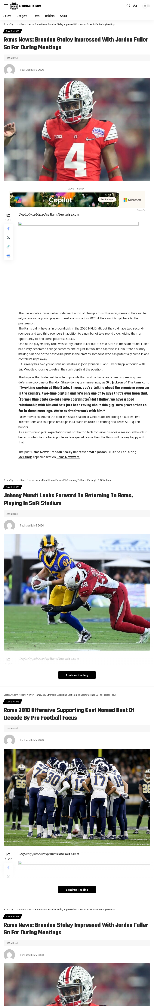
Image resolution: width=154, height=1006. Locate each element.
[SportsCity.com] (25, 6)
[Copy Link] (8, 246)
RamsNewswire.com (64, 214)
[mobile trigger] (7, 6)
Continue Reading (77, 675)
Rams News (12, 31)
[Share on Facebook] (8, 228)
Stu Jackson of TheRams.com (127, 382)
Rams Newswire (68, 457)
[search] (128, 6)
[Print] (8, 255)
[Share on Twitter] (8, 237)
